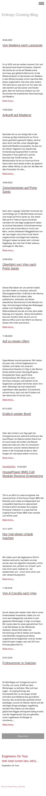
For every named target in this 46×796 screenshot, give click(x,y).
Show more (23, 736)
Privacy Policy (12, 786)
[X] (19, 772)
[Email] (26, 772)
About (3, 786)
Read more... (8, 100)
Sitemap (22, 786)
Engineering (9, 466)
